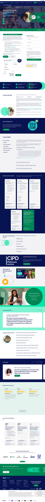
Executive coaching (26, 482)
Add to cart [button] (8, 206)
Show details (34, 500)
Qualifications (6, 7)
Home (3, 7)
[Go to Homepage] (5, 2)
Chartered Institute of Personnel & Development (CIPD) (33, 108)
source (31, 109)
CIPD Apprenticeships (12, 482)
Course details (8, 29)
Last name (29, 41)
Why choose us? (18, 29)
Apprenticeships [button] (17, 2)
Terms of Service (31, 57)
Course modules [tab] (6, 140)
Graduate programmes (26, 484)
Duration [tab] (5, 142)
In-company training (26, 481)
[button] (34, 60)
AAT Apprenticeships (12, 481)
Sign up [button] (36, 485)
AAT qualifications (5, 486)
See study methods (6, 69)
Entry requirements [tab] (7, 144)
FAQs (23, 29)
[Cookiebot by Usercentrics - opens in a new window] (4, 500)
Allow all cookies (40, 491)
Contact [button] (35, 2)
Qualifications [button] (11, 2)
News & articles (28, 2)
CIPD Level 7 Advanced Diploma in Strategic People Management (34, 428)
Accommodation (18, 481)
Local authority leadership (26, 486)
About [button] (31, 2)
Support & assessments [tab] (7, 148)
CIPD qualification (12, 46)
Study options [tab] (6, 146)
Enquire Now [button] (39, 29)
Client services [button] (22, 2)
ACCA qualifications (5, 485)
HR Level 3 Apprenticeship (29, 216)
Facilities (18, 482)
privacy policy (28, 55)
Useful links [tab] (5, 152)
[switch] (19, 500)
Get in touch (18, 489)
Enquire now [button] (12, 206)
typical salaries (8, 49)
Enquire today (25, 224)
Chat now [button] (5, 129)
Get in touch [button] (22, 461)
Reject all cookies (40, 495)
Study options (13, 29)
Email (28, 44)
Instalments (7, 199)
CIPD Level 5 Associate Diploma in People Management (9, 428)
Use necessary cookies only (39, 493)
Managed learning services (26, 483)
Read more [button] (17, 375)
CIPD (9, 7)
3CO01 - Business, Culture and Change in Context (28, 157)
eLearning (25, 485)
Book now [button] (5, 56)
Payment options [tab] (6, 150)
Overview (3, 29)
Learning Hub (40, 2)
